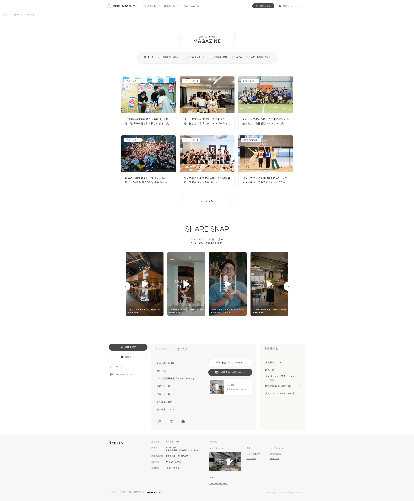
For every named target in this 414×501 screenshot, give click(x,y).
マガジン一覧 (163, 394)
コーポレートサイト (117, 492)
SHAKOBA (274, 458)
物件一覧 (161, 370)
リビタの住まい (253, 454)
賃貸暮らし (169, 5)
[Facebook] (183, 421)
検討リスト (288, 5)
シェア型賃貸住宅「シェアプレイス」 (176, 378)
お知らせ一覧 (163, 386)
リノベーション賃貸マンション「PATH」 (281, 378)
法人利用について (166, 409)
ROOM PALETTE (191, 5)
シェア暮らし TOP (166, 363)
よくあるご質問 (164, 401)
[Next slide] (288, 286)
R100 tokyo (251, 458)
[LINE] (159, 421)
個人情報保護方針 (137, 492)
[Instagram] (171, 421)
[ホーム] (4, 15)
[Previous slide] (125, 286)
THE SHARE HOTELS (218, 483)
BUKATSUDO (275, 454)
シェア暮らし (149, 5)
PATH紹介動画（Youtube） (278, 385)
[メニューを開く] (304, 6)
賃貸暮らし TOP (273, 362)
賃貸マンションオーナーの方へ (281, 393)
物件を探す (265, 5)
